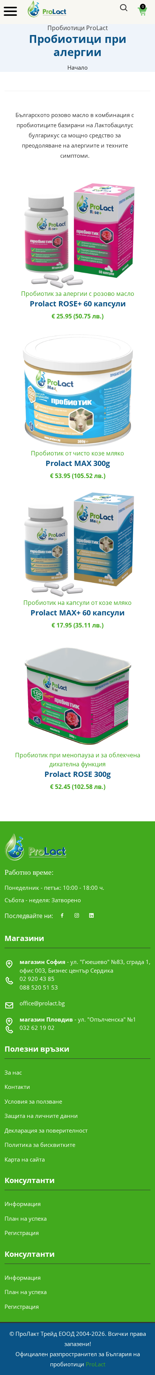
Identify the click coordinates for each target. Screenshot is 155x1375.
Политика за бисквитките (40, 1144)
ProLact (95, 1364)
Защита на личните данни (41, 1115)
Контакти (17, 1086)
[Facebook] (62, 916)
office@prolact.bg (42, 1003)
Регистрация (22, 1232)
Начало (77, 67)
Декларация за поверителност (46, 1130)
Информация (23, 1204)
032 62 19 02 (37, 1027)
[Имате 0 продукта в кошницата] (142, 14)
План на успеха (26, 1218)
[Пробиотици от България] (47, 8)
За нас (13, 1072)
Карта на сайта (25, 1159)
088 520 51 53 (39, 987)
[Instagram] (76, 916)
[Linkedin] (91, 916)
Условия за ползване (33, 1101)
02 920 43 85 (37, 978)
